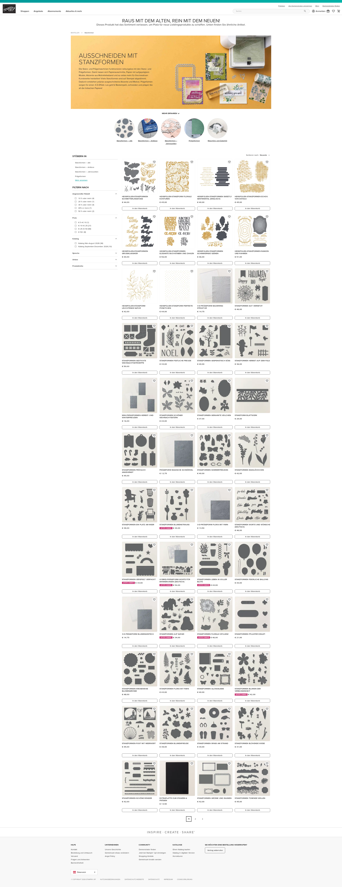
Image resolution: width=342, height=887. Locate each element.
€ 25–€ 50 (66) (84, 229)
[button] (328, 11)
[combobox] (271, 11)
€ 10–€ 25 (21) (84, 226)
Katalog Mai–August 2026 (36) (90, 243)
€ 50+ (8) (82, 232)
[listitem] (95, 163)
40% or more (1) (85, 208)
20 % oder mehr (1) (86, 201)
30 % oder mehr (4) (86, 205)
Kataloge (177, 845)
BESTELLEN (75, 33)
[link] (333, 11)
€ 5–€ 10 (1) (83, 222)
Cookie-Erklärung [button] (184, 879)
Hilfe (73, 845)
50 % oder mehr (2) (86, 211)
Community (144, 845)
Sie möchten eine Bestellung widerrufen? (226, 845)
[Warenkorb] (338, 11)
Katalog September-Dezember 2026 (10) (95, 246)
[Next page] (202, 819)
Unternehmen (111, 845)
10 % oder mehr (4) (86, 198)
